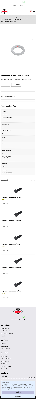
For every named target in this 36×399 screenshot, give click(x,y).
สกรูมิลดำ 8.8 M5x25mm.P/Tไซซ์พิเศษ (11, 244)
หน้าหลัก (3, 18)
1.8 (2, 153)
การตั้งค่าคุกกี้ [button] (18, 396)
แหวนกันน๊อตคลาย (25, 18)
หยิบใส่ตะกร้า (17, 85)
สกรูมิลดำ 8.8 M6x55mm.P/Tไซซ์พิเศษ (11, 197)
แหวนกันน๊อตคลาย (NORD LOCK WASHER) (18, 19)
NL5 (3, 127)
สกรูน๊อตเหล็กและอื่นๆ (13, 18)
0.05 (3, 160)
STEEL (3, 166)
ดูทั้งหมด (33, 180)
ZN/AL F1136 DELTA (7, 173)
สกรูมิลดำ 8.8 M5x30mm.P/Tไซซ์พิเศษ (11, 291)
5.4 (2, 140)
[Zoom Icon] (32, 40)
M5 (2, 134)
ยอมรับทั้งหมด (18, 392)
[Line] (23, 2)
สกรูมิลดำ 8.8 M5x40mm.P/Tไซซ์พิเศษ (11, 268)
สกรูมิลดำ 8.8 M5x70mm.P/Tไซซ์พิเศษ (11, 221)
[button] (33, 11)
